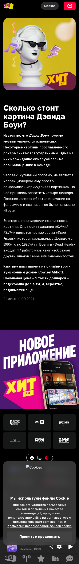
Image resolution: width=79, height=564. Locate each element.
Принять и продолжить (39, 536)
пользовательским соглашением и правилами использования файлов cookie (40, 524)
